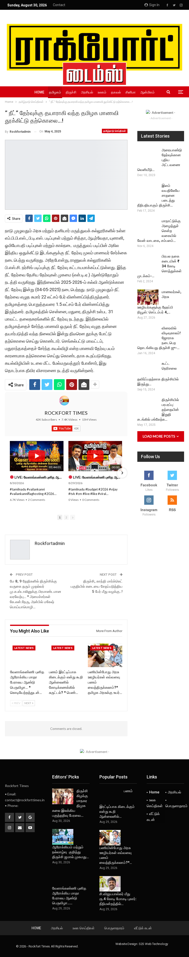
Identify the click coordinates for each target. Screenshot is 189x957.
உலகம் (102, 92)
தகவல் (116, 92)
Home (39, 92)
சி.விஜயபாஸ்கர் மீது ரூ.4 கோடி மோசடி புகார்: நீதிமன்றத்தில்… (118, 899)
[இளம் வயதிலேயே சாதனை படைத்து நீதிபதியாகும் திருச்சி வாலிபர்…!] (147, 191)
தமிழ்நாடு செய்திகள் (114, 130)
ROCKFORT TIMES (66, 413)
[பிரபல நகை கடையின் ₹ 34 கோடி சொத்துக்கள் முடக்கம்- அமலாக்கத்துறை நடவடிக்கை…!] (147, 262)
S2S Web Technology (153, 944)
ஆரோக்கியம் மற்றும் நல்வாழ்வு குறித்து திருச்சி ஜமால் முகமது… (70, 852)
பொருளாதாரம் (174, 806)
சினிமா (131, 92)
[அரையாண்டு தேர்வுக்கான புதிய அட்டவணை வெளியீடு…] (147, 155)
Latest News (24, 648)
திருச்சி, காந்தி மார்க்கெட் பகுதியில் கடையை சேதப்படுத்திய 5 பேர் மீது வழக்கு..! (97, 586)
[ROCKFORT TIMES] (64, 400)
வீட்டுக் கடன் (153, 817)
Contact (59, 5)
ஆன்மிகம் (147, 92)
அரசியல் (87, 92)
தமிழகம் (55, 92)
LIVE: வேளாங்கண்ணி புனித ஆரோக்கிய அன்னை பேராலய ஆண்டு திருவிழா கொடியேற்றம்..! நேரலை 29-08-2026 (38, 477)
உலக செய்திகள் (155, 803)
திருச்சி (71, 92)
